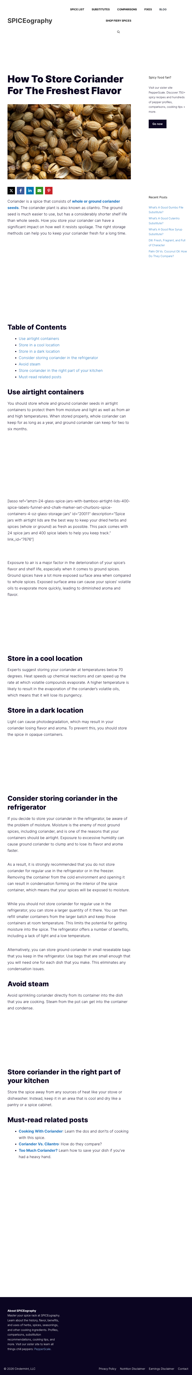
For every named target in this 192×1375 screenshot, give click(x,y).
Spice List (77, 9)
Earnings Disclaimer (161, 1368)
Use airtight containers (39, 338)
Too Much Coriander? (38, 1150)
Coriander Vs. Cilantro (39, 1144)
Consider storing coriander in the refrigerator (58, 357)
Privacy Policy (107, 1368)
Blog (163, 9)
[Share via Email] (39, 190)
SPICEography (30, 20)
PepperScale (42, 1349)
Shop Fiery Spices (118, 20)
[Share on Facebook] (20, 190)
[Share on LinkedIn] (30, 190)
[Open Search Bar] (118, 32)
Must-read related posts (40, 377)
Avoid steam (29, 364)
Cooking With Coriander (41, 1131)
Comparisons (127, 9)
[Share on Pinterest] (48, 190)
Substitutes (101, 9)
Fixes (148, 9)
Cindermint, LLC (25, 1368)
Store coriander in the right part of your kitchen (61, 370)
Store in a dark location (39, 351)
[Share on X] (11, 190)
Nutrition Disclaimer (132, 1368)
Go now (157, 124)
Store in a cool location (39, 345)
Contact (183, 1368)
